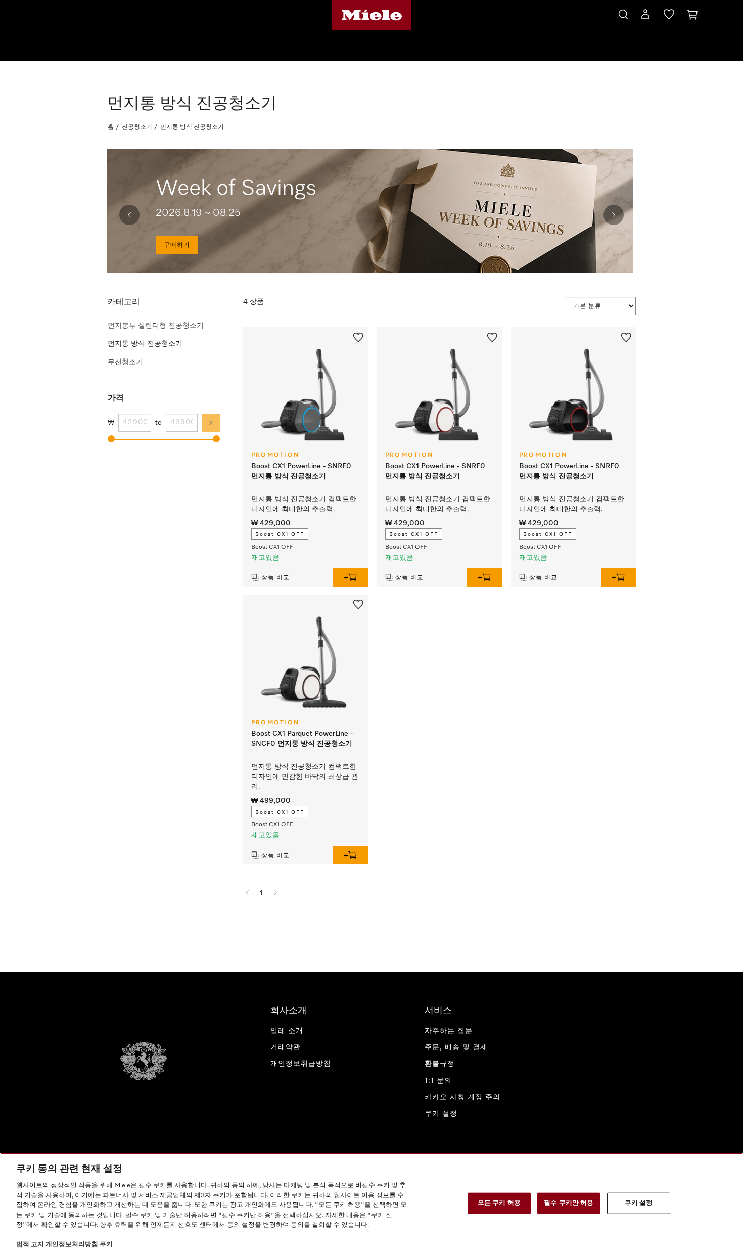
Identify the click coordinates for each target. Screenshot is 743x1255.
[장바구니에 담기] (350, 577)
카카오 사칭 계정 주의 (462, 1097)
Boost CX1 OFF (279, 534)
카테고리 (124, 302)
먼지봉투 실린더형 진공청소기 (156, 325)
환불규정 (440, 1063)
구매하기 (177, 245)
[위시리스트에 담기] (358, 336)
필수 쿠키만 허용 (568, 1203)
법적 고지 (30, 1244)
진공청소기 (137, 127)
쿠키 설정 (639, 1203)
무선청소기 (125, 362)
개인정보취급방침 (300, 1063)
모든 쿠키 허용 (499, 1203)
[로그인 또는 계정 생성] (645, 16)
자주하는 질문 (449, 1031)
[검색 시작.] (623, 13)
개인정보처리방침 (71, 1244)
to (158, 422)
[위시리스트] (669, 16)
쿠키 (106, 1244)
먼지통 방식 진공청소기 (145, 343)
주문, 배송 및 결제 (456, 1047)
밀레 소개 (286, 1031)
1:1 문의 (438, 1080)
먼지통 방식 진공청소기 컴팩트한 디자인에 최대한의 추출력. (303, 504)
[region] (371, 1204)
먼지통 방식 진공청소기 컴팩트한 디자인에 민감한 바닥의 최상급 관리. (304, 776)
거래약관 (285, 1047)
